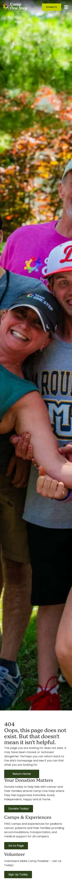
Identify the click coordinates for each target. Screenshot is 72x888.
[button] (18, 808)
